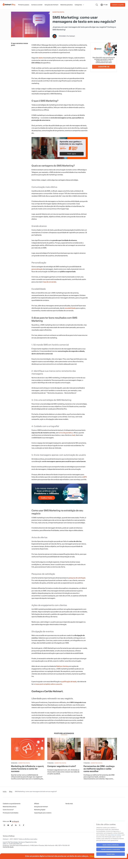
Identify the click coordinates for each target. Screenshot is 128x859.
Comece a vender (36, 5)
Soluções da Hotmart (51, 5)
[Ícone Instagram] (4, 825)
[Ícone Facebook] (23, 825)
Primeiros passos (23, 5)
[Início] (9, 4)
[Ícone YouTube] (8, 825)
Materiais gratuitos (66, 5)
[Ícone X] (19, 825)
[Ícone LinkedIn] (15, 825)
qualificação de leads (68, 682)
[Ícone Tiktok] (12, 825)
